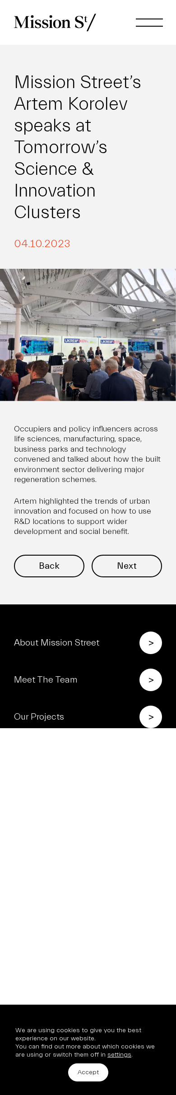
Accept (88, 1072)
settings (119, 1054)
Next (127, 566)
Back (49, 566)
